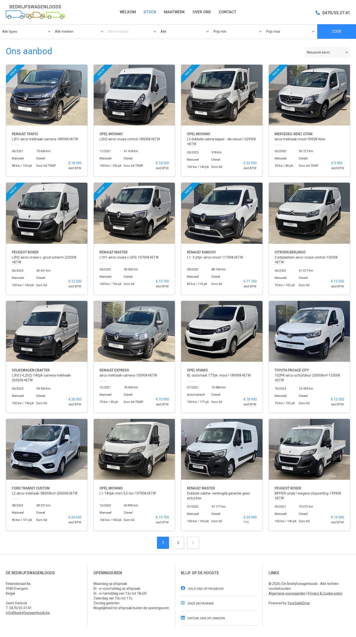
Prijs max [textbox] (273, 31)
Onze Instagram (200, 603)
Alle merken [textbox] (64, 31)
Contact (227, 12)
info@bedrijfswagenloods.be (28, 613)
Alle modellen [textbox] (118, 31)
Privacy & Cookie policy (325, 593)
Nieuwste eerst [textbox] (318, 52)
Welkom (128, 12)
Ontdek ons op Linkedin (206, 618)
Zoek (336, 31)
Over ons (202, 12)
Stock (150, 12)
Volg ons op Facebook (205, 588)
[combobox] (26, 31)
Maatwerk (174, 12)
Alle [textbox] (163, 31)
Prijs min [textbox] (219, 31)
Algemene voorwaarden (287, 593)
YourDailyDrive (298, 603)
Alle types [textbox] (9, 31)
